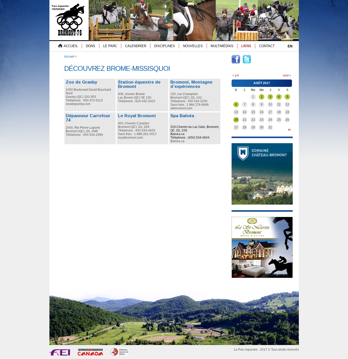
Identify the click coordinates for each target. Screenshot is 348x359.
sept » (287, 75)
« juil (235, 75)
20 (236, 120)
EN (290, 46)
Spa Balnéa (182, 115)
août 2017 (261, 83)
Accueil (69, 56)
